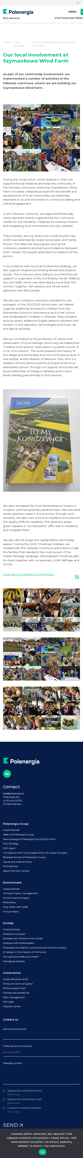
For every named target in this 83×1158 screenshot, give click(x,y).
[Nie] (78, 1143)
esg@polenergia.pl (13, 793)
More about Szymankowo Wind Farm (28, 574)
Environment (12, 882)
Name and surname (14, 1029)
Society (8, 923)
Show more (13, 1094)
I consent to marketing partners (24, 1108)
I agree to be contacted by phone (24, 1090)
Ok (42, 1152)
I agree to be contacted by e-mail (24, 1099)
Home (6, 42)
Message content (12, 1063)
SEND (11, 1125)
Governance (12, 972)
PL (78, 2)
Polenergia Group (15, 823)
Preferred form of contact (17, 1046)
